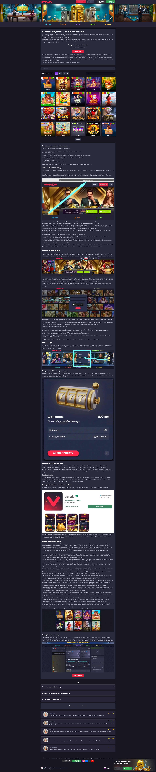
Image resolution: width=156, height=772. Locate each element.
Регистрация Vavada (78, 675)
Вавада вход (78, 51)
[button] (1, 13)
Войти (90, 2)
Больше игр (78, 139)
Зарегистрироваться (80, 2)
